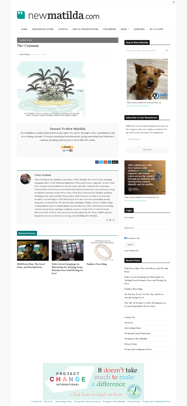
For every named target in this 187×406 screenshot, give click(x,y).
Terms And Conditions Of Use (138, 349)
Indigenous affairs (43, 29)
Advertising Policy (132, 328)
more (115, 162)
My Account (156, 29)
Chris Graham (25, 54)
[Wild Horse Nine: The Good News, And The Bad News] (33, 250)
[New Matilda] (58, 15)
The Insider (109, 29)
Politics (63, 29)
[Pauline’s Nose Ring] (102, 250)
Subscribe (139, 29)
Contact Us (129, 317)
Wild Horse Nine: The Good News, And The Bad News (30, 266)
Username (129, 217)
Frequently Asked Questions (137, 333)
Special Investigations (85, 29)
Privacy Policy (130, 344)
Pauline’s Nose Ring (97, 264)
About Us (128, 322)
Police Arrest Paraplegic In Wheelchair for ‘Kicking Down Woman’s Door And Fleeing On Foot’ (67, 269)
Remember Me (133, 238)
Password (128, 228)
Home (24, 29)
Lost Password (131, 250)
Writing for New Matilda (135, 338)
